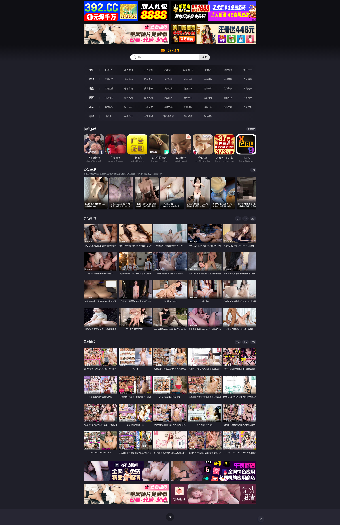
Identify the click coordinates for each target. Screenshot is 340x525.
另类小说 (208, 107)
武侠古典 (168, 107)
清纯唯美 (208, 97)
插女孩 (109, 116)
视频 (92, 79)
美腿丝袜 (188, 97)
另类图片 (247, 97)
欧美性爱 (168, 88)
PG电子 (108, 69)
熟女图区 (228, 97)
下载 (253, 170)
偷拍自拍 (128, 88)
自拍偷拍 (128, 79)
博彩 (92, 70)
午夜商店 (128, 116)
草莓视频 (148, 116)
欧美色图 (148, 97)
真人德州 (128, 69)
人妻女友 (148, 107)
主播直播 (228, 79)
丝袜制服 (208, 79)
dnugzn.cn (170, 50)
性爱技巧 (247, 107)
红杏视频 (188, 116)
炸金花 (208, 69)
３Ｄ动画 (168, 79)
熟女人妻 (188, 79)
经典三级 (208, 88)
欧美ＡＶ (148, 79)
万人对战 (148, 69)
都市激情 (109, 107)
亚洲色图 (128, 97)
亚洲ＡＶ (109, 79)
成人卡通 (148, 88)
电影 (92, 88)
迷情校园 (188, 107)
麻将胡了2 (188, 69)
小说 (92, 107)
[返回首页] (261, 519)
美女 (238, 218)
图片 (92, 98)
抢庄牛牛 (247, 69)
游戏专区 (168, 69)
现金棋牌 (228, 69)
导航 (92, 116)
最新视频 (90, 218)
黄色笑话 (228, 107)
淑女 (245, 342)
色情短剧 (208, 116)
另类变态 (247, 88)
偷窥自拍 (109, 97)
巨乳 (245, 218)
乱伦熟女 (228, 88)
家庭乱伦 (128, 107)
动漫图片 (168, 97)
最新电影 (90, 342)
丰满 (238, 342)
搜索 (204, 57)
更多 (253, 218)
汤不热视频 (168, 116)
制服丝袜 (188, 88)
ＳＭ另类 (247, 79)
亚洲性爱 (109, 88)
